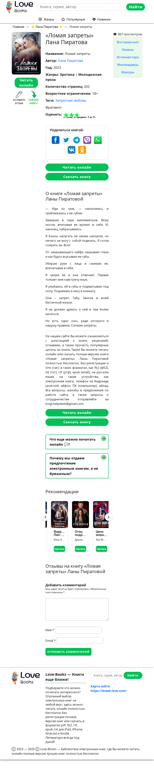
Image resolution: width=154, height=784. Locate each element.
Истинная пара (128, 57)
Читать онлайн (26, 82)
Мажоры (127, 72)
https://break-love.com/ (109, 691)
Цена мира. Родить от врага (98, 533)
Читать (56, 549)
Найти (135, 6)
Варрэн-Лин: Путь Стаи (56, 533)
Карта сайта (100, 686)
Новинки (103, 19)
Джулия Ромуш (77, 539)
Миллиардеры (127, 65)
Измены (128, 50)
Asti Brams (98, 539)
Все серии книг (128, 42)
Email (50, 641)
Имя (49, 630)
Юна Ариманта (56, 539)
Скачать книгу (77, 176)
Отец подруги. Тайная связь (77, 533)
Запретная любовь (70, 100)
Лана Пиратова (70, 60)
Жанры (49, 19)
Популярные (75, 19)
